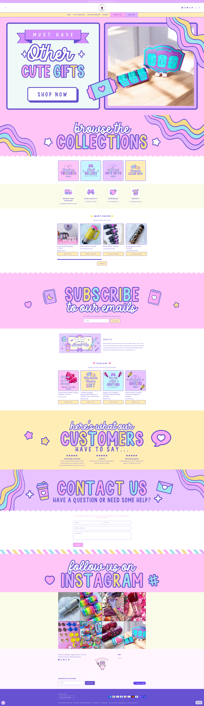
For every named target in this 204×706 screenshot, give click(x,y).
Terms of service (113, 702)
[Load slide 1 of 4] (98, 114)
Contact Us (117, 15)
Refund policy (103, 702)
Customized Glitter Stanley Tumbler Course (68, 393)
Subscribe (115, 321)
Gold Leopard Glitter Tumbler (133, 247)
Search (120, 658)
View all (102, 263)
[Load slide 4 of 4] (105, 114)
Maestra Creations (67, 702)
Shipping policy (122, 702)
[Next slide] (202, 64)
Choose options (90, 254)
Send (78, 545)
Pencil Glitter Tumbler (88, 246)
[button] (5, 7)
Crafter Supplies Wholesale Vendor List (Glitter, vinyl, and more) (90, 394)
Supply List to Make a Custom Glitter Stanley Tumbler (111, 394)
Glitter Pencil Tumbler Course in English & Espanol (133, 394)
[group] (102, 66)
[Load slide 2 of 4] (101, 114)
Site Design (76, 702)
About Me (131, 15)
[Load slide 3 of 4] (103, 114)
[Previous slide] (2, 64)
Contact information (133, 702)
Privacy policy (95, 702)
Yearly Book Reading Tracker (65, 247)
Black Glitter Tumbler (111, 246)
